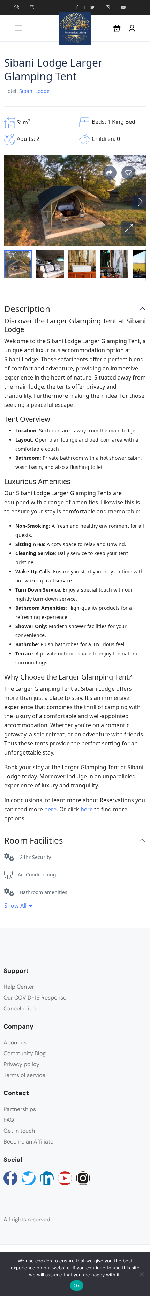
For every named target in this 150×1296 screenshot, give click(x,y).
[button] (117, 28)
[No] (141, 1273)
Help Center (18, 986)
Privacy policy (21, 1064)
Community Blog (24, 1053)
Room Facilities (33, 840)
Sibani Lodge (34, 91)
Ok (77, 1285)
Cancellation (19, 1008)
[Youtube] (65, 1178)
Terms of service (24, 1075)
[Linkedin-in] (47, 1178)
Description (27, 309)
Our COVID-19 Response (34, 997)
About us (15, 1042)
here (50, 809)
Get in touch (19, 1130)
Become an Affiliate (28, 1141)
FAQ (8, 1120)
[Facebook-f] (10, 1178)
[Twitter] (29, 1178)
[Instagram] (83, 1178)
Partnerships (19, 1109)
